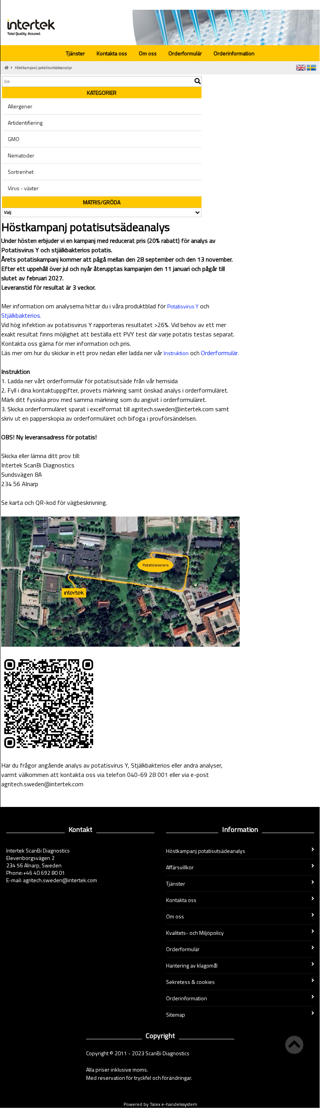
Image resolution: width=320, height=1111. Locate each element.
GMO (13, 139)
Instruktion (176, 353)
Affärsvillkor (180, 867)
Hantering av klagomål (191, 965)
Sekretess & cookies (190, 982)
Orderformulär (185, 53)
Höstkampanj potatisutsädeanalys (43, 68)
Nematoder (21, 155)
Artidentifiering (25, 123)
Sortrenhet (21, 172)
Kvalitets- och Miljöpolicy (195, 933)
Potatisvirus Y (182, 306)
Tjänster (75, 53)
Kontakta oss (112, 53)
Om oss (148, 53)
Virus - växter (23, 188)
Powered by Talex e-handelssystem (160, 1104)
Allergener (20, 106)
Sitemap (175, 1014)
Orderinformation (234, 53)
